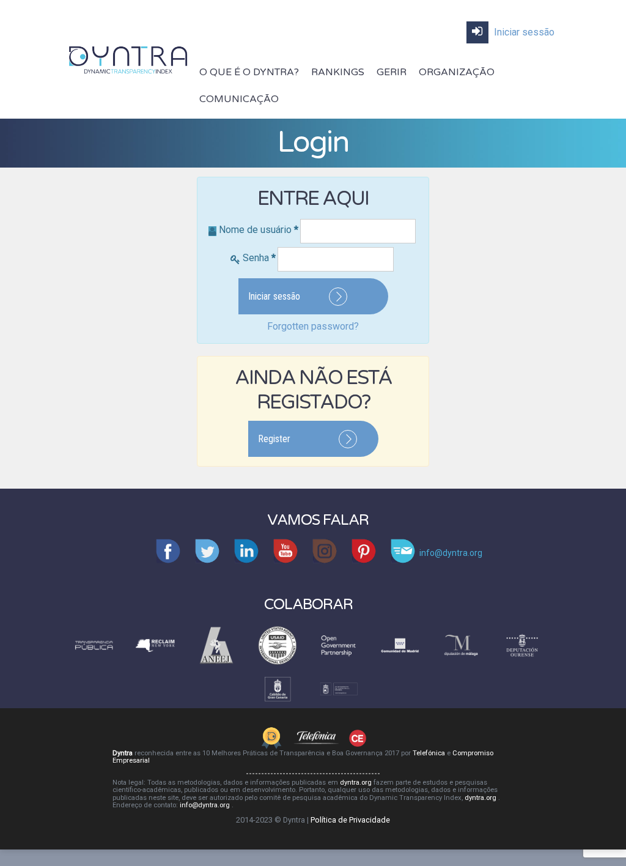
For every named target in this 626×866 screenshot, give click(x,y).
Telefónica (430, 753)
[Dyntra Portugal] (128, 59)
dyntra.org (357, 782)
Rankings (337, 72)
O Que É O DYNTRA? (249, 72)
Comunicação (239, 99)
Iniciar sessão (523, 32)
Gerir (392, 72)
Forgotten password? (313, 326)
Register (274, 439)
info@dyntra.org (206, 805)
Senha (259, 258)
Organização (457, 72)
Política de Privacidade (350, 819)
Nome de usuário (258, 229)
